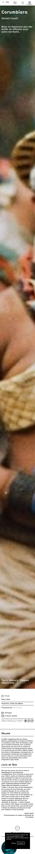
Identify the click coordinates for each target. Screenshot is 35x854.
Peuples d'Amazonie (7, 720)
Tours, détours (18, 720)
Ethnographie (12, 721)
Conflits (19, 721)
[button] (23, 3)
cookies (8, 836)
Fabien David (17, 708)
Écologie (4, 721)
